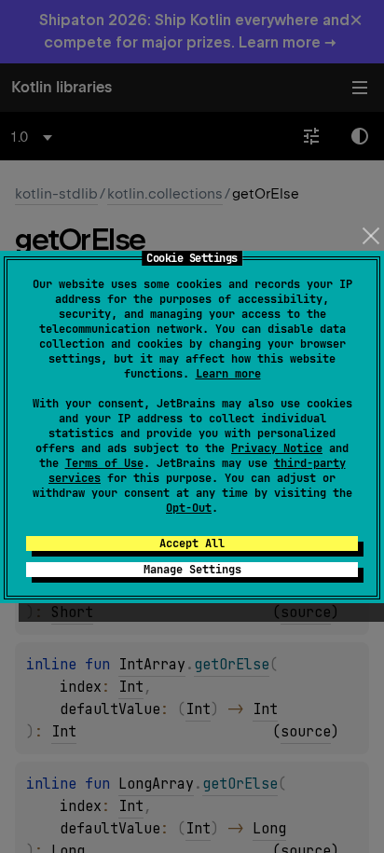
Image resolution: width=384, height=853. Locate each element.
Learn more (228, 373)
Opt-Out (189, 508)
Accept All (192, 543)
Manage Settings (192, 569)
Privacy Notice (276, 448)
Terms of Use (104, 463)
